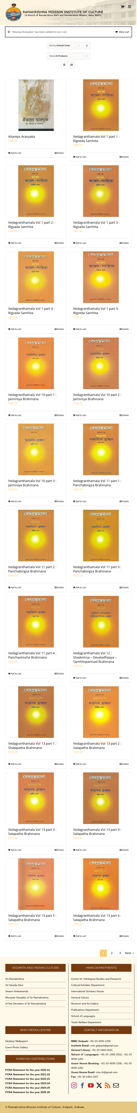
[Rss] (107, 1085)
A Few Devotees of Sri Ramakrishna (25, 1003)
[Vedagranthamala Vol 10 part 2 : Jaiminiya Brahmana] (100, 363)
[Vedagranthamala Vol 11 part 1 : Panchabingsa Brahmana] (100, 449)
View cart (124, 31)
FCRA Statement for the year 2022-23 (27, 1078)
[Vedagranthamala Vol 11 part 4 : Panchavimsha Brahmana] (36, 622)
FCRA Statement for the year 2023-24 (27, 1083)
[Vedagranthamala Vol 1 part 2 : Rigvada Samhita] (36, 191)
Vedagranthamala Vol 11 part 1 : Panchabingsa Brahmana (97, 483)
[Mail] (116, 1085)
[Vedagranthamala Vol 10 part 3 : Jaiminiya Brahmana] (36, 449)
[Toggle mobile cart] (122, 7)
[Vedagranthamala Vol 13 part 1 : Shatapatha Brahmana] (36, 712)
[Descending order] (86, 45)
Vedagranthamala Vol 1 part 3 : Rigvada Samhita (96, 224)
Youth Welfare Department (86, 1022)
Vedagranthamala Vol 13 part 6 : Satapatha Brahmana (97, 917)
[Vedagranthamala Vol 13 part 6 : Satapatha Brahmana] (100, 884)
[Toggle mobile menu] (130, 7)
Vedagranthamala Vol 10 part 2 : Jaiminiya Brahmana (97, 397)
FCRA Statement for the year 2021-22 (27, 1074)
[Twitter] (99, 1085)
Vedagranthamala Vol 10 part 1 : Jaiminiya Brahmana (32, 397)
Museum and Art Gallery (84, 1003)
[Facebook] (82, 1085)
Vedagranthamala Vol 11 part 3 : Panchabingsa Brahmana (97, 569)
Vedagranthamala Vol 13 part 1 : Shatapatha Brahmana (32, 745)
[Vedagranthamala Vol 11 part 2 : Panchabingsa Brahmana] (36, 535)
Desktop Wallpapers (16, 1041)
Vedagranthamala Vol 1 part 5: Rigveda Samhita (96, 310)
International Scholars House (87, 991)
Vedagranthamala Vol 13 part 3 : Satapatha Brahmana (32, 831)
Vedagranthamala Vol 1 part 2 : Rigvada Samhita (31, 224)
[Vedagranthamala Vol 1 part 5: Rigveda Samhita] (100, 277)
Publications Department (85, 1009)
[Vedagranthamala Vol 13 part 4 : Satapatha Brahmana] (100, 798)
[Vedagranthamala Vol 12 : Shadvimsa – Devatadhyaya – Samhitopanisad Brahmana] (100, 622)
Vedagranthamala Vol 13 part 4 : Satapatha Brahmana (97, 831)
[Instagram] (74, 1085)
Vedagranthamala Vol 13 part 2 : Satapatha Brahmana (97, 745)
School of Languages (83, 1016)
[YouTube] (91, 1085)
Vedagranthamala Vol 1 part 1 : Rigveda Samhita (96, 138)
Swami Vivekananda (16, 991)
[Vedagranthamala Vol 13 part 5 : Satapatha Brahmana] (36, 884)
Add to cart (16, 153)
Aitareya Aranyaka (21, 136)
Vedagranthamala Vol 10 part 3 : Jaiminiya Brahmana (32, 483)
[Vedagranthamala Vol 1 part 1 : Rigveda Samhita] (100, 105)
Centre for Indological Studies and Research (96, 978)
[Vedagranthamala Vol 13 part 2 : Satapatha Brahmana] (100, 712)
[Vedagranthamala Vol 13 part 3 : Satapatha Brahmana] (36, 798)
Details (60, 153)
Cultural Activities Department (87, 985)
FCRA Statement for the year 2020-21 (27, 1070)
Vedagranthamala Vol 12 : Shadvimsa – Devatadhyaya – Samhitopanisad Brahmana (94, 657)
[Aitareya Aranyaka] (36, 105)
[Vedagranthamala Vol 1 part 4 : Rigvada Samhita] (36, 277)
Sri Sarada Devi (14, 985)
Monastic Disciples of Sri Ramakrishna (27, 997)
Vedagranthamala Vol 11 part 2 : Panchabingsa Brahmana (32, 569)
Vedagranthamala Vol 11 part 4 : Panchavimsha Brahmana (32, 655)
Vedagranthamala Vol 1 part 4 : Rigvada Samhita (31, 310)
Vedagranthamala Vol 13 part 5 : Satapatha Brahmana (32, 917)
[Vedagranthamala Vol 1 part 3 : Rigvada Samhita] (100, 191)
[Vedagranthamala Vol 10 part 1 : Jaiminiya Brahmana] (36, 363)
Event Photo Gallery (16, 1047)
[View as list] (71, 64)
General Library (80, 997)
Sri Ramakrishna (14, 978)
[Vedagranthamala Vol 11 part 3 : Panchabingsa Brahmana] (100, 535)
